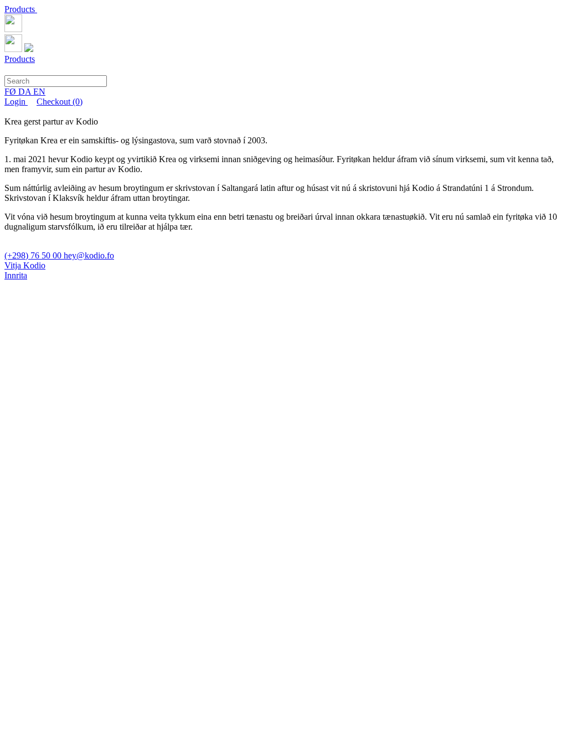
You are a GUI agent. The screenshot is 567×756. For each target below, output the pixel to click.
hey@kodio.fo (89, 255)
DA (25, 91)
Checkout (60, 101)
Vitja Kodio (24, 265)
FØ (11, 91)
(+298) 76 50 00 (34, 255)
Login (16, 101)
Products (20, 9)
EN (39, 91)
